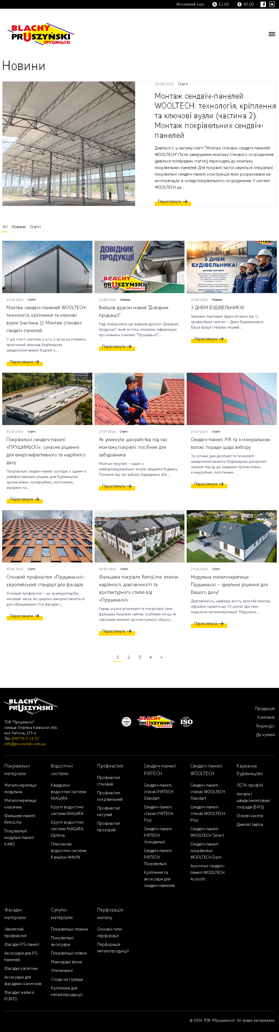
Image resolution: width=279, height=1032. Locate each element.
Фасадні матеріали (15, 913)
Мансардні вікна (66, 961)
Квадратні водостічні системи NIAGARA (68, 792)
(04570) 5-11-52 (25, 738)
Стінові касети (250, 815)
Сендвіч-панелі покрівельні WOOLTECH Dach (206, 851)
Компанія (266, 717)
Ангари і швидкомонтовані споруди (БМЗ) (253, 801)
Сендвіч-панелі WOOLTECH (206, 770)
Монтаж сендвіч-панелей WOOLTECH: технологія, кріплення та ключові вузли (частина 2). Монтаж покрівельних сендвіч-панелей (215, 115)
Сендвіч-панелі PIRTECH (160, 770)
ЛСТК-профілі (250, 785)
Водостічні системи (62, 770)
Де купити (265, 734)
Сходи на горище (67, 979)
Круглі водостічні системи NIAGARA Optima (67, 829)
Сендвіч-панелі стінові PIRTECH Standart (158, 792)
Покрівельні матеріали (17, 770)
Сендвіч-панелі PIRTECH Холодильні (158, 835)
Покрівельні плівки (69, 953)
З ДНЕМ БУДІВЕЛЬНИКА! (217, 308)
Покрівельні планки (69, 929)
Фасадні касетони (21, 968)
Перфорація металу (110, 913)
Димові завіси (250, 824)
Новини (19, 226)
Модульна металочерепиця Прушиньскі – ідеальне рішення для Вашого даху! (229, 584)
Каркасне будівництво (250, 770)
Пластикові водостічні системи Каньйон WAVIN (68, 851)
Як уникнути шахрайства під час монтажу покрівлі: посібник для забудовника (133, 447)
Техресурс (265, 726)
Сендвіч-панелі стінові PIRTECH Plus (158, 814)
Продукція (265, 708)
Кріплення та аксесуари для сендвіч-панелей (159, 879)
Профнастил (110, 766)
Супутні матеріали (62, 913)
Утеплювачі (61, 970)
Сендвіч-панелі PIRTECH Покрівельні (158, 857)
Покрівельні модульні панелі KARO (19, 838)
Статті (183, 84)
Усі (4, 226)
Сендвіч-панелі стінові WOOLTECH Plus (207, 814)
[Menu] (272, 34)
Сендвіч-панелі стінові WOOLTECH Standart (207, 792)
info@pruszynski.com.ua (24, 744)
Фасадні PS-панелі (21, 944)
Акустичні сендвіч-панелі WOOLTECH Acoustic (207, 872)
